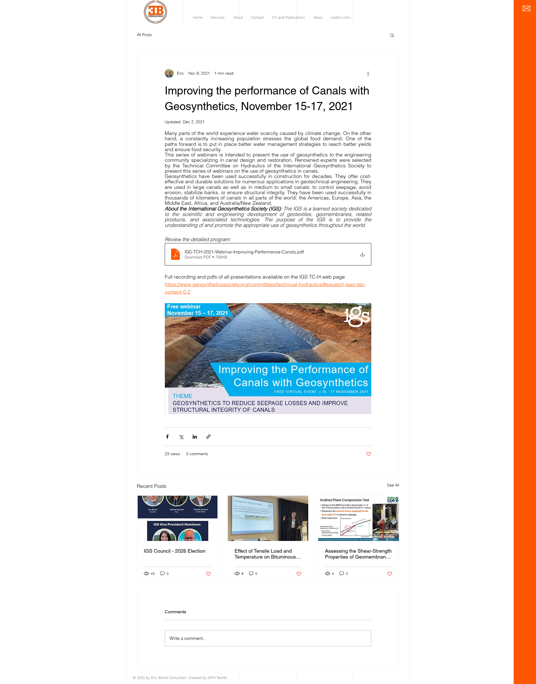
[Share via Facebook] (167, 436)
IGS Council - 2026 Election (174, 551)
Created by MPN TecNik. (208, 677)
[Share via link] (208, 436)
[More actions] (368, 73)
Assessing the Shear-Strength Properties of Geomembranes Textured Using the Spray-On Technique (358, 554)
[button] (392, 35)
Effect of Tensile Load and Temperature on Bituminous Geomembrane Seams (265, 554)
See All (393, 485)
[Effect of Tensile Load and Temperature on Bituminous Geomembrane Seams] (268, 518)
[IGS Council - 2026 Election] (177, 518)
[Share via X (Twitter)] (181, 436)
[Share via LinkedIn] (194, 436)
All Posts (144, 34)
